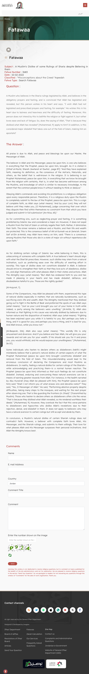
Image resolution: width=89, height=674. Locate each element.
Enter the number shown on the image (27, 535)
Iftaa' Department (12, 629)
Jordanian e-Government (56, 645)
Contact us (49, 634)
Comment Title (15, 490)
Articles (8, 646)
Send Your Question (13, 650)
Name (11, 453)
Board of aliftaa (11, 634)
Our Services (32, 638)
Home (7, 19)
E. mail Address (16, 464)
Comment (13, 504)
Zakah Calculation (34, 634)
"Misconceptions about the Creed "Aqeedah (40, 77)
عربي (80, 13)
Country (12, 478)
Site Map (48, 629)
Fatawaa (30, 629)
